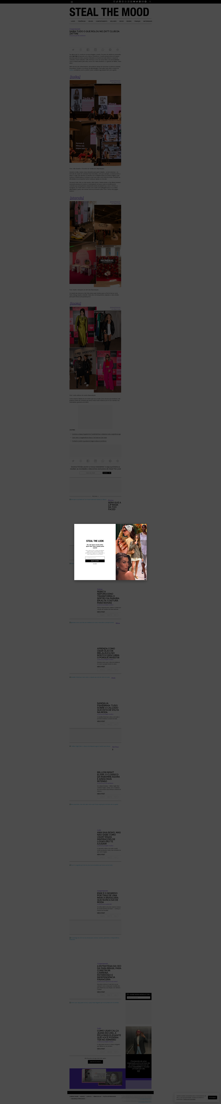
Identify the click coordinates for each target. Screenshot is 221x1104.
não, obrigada (95, 563)
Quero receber (95, 560)
